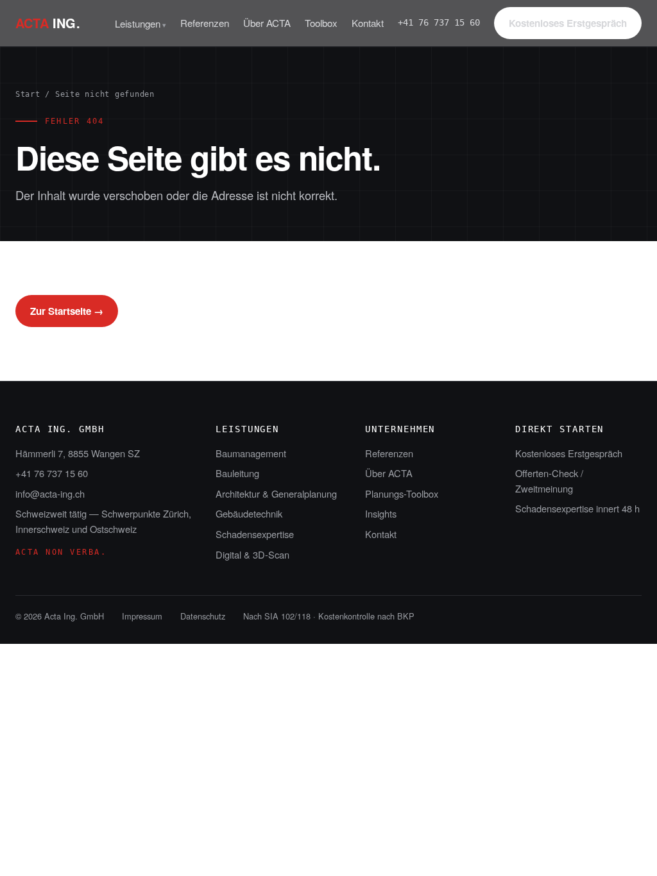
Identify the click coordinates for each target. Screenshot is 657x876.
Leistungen (137, 23)
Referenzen (204, 22)
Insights (381, 513)
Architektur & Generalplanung (276, 493)
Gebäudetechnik (249, 513)
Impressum (142, 616)
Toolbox (321, 22)
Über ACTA (267, 22)
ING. (47, 22)
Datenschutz (202, 616)
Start (27, 94)
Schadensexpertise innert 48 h (577, 508)
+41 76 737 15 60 (439, 22)
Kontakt (368, 22)
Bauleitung (237, 473)
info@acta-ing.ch (50, 493)
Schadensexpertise (255, 534)
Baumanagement (251, 453)
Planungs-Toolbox (401, 493)
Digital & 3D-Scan (252, 554)
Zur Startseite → (66, 311)
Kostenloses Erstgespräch (568, 23)
